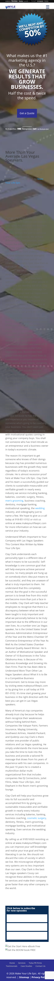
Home (12, 963)
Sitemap (24, 977)
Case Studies (26, 966)
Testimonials (11, 966)
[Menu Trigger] (47, 6)
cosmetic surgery (36, 818)
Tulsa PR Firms (35, 963)
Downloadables (27, 936)
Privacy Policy (40, 977)
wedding (40, 508)
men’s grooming (14, 500)
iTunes (27, 918)
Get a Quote (27, 113)
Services (21, 963)
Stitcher (27, 927)
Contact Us (40, 966)
